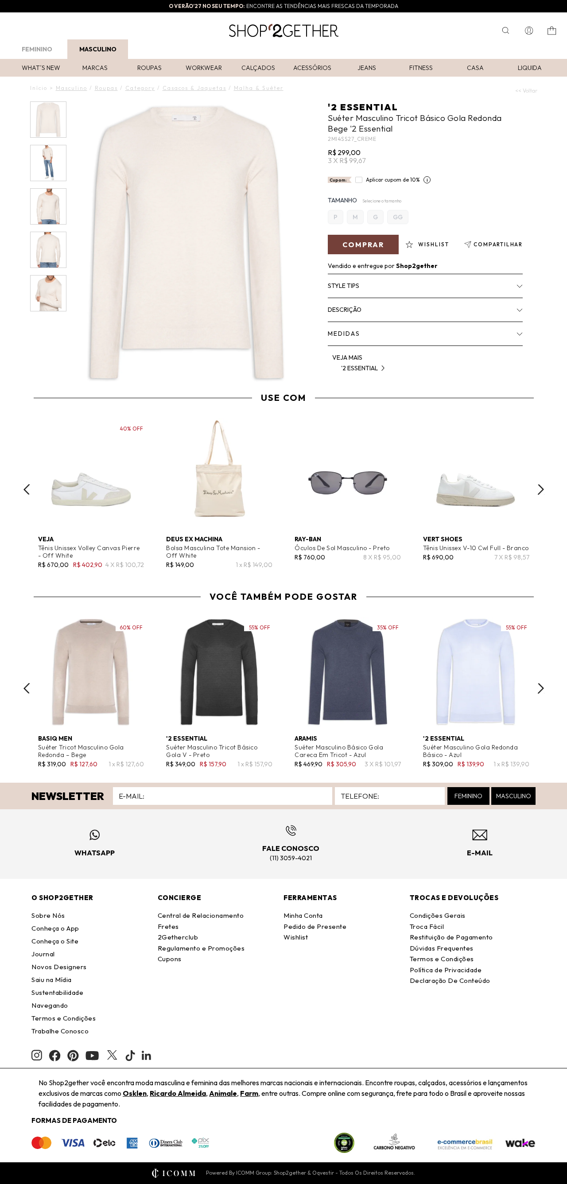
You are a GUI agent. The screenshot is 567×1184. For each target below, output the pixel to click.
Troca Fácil (427, 926)
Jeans (366, 68)
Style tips (343, 286)
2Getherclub (178, 937)
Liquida (530, 68)
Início (38, 88)
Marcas (95, 68)
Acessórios (312, 68)
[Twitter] (112, 1055)
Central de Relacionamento (201, 915)
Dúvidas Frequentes (442, 948)
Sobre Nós (48, 915)
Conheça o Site (54, 941)
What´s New (41, 68)
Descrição (344, 310)
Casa (475, 68)
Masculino (98, 49)
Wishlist (296, 937)
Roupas (149, 68)
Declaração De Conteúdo (450, 980)
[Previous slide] (26, 489)
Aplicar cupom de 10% (393, 179)
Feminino (37, 49)
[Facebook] (55, 1055)
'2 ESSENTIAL (363, 107)
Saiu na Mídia (51, 979)
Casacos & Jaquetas (194, 88)
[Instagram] (36, 1055)
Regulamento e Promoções (201, 948)
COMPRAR (363, 244)
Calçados (258, 68)
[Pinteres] (73, 1055)
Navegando (49, 1005)
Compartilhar (498, 244)
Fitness (421, 68)
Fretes (168, 926)
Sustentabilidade (57, 992)
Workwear (204, 68)
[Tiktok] (130, 1055)
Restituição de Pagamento (451, 937)
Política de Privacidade (446, 970)
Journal (43, 954)
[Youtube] (92, 1055)
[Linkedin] (146, 1055)
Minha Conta (303, 915)
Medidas (344, 334)
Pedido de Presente (315, 926)
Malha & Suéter (259, 88)
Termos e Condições (63, 1018)
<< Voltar (526, 90)
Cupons (170, 959)
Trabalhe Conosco (60, 1031)
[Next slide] (541, 489)
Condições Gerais (438, 915)
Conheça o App (55, 928)
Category (140, 88)
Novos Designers (59, 967)
